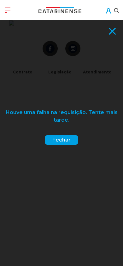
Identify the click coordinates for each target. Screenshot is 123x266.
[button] (108, 6)
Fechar (61, 140)
